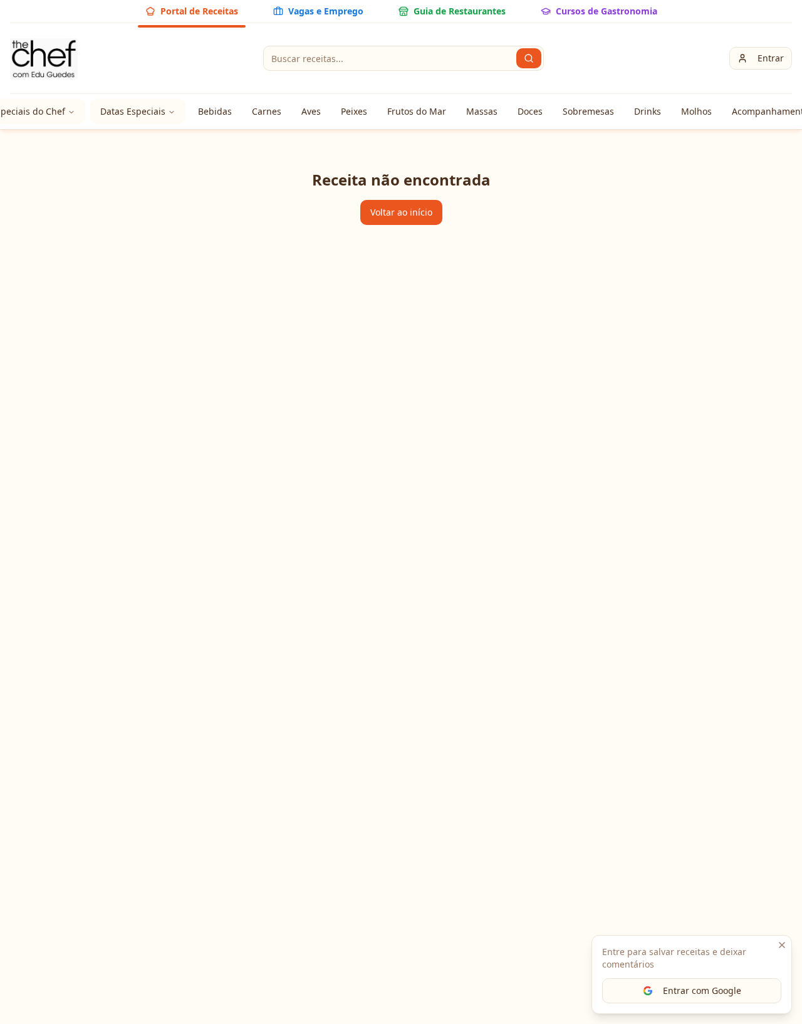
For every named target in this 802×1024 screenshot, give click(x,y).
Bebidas (215, 111)
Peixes (354, 111)
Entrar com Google (702, 990)
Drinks (647, 111)
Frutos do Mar (416, 111)
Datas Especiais (132, 111)
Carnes (266, 111)
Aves (311, 111)
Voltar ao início (401, 212)
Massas (481, 111)
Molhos (696, 111)
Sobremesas (588, 111)
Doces (530, 111)
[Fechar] (782, 945)
